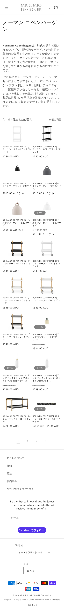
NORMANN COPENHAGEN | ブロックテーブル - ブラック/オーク (17, 264)
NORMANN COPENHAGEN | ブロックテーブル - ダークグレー (16, 337)
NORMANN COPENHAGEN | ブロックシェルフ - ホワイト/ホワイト (17, 149)
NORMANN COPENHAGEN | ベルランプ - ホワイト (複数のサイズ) (46, 223)
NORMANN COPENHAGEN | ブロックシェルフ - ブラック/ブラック (46, 149)
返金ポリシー (20, 599)
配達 (9, 473)
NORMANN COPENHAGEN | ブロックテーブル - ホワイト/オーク (17, 300)
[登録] (53, 518)
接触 (9, 465)
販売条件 (12, 481)
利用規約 (56, 599)
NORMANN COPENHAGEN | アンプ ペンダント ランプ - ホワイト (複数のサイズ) (46, 378)
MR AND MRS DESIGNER (30, 595)
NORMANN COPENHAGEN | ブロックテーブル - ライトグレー (46, 300)
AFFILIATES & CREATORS (20, 489)
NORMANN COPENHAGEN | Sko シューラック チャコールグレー (17, 419)
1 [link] (18, 441)
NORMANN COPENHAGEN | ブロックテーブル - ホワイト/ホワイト (46, 264)
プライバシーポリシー (39, 599)
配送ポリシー (34, 605)
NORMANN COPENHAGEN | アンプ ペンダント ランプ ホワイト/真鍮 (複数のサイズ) (16, 378)
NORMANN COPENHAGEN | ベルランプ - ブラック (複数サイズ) (17, 186)
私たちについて (15, 458)
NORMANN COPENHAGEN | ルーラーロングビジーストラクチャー (46, 419)
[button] (7, 7)
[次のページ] (46, 441)
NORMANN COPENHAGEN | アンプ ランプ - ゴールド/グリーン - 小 (46, 337)
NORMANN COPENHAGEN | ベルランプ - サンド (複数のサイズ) (17, 223)
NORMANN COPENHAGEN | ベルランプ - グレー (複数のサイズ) (46, 186)
